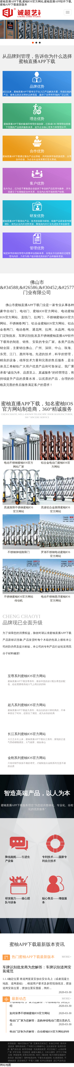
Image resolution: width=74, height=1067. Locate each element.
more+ (66, 956)
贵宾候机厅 (22, 1060)
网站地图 (5, 1064)
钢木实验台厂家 (25, 1043)
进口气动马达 (59, 1060)
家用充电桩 (27, 1049)
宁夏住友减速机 (45, 1058)
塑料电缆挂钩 (30, 1058)
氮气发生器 (16, 1049)
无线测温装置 (39, 1049)
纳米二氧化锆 (42, 1055)
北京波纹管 (51, 1046)
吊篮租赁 (26, 1052)
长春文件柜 (54, 1043)
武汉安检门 (52, 1049)
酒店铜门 (19, 1058)
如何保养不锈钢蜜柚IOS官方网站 (30, 1006)
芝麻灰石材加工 (40, 1043)
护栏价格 (17, 1052)
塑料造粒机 (20, 1046)
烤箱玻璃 (17, 1055)
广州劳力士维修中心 (36, 1046)
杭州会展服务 (46, 1060)
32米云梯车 (50, 1052)
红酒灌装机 (58, 1058)
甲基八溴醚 (34, 1060)
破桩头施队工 (37, 1052)
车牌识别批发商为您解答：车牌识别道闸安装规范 (37, 969)
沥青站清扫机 (29, 1055)
